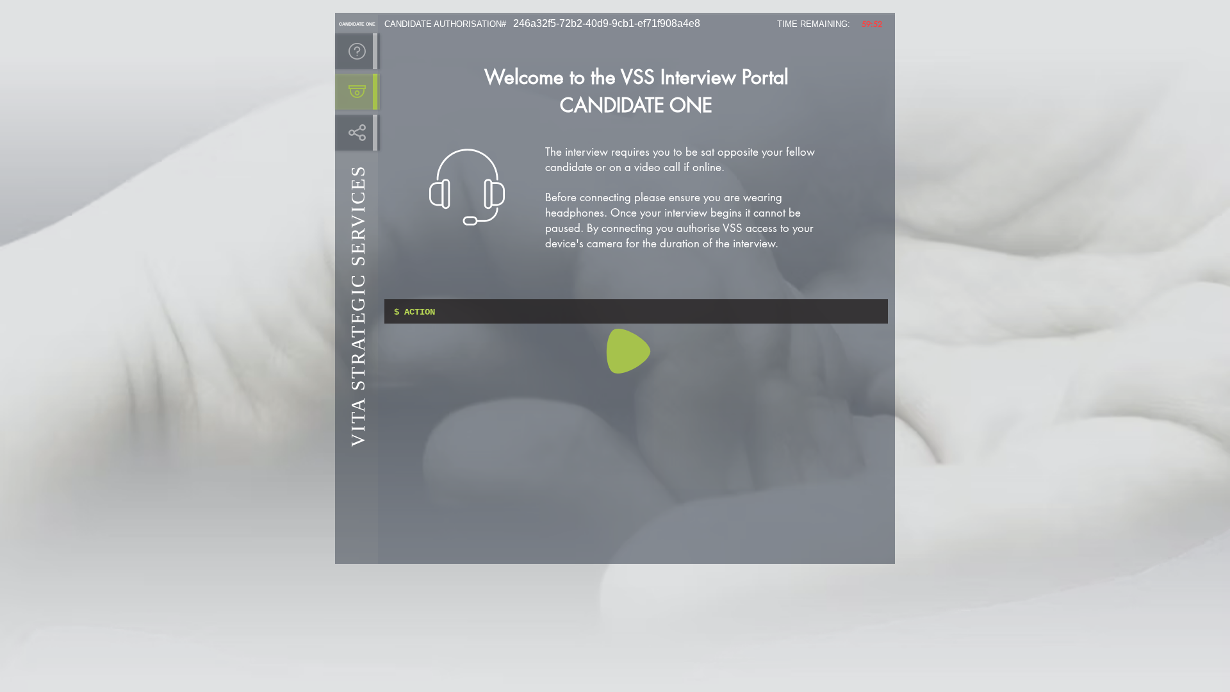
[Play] (628, 351)
